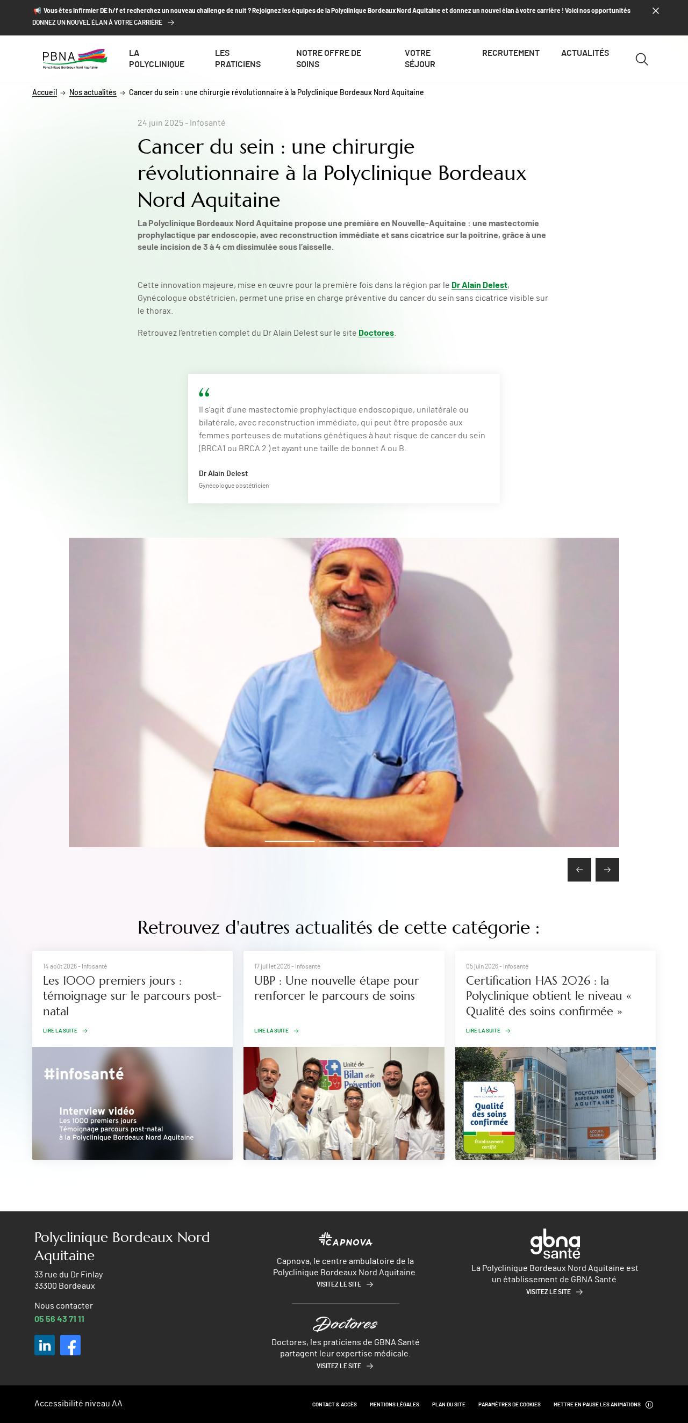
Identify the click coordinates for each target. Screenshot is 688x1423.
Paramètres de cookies (509, 1404)
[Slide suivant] (607, 870)
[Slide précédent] (579, 870)
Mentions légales (394, 1404)
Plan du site (448, 1404)
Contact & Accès (334, 1404)
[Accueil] (75, 59)
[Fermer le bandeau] (655, 10)
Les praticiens (238, 59)
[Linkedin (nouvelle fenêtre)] (44, 1345)
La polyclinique (156, 59)
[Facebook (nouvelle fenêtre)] (70, 1345)
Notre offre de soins (328, 59)
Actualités (585, 53)
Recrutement (511, 53)
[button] (290, 841)
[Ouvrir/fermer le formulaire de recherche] (642, 59)
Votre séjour (420, 59)
